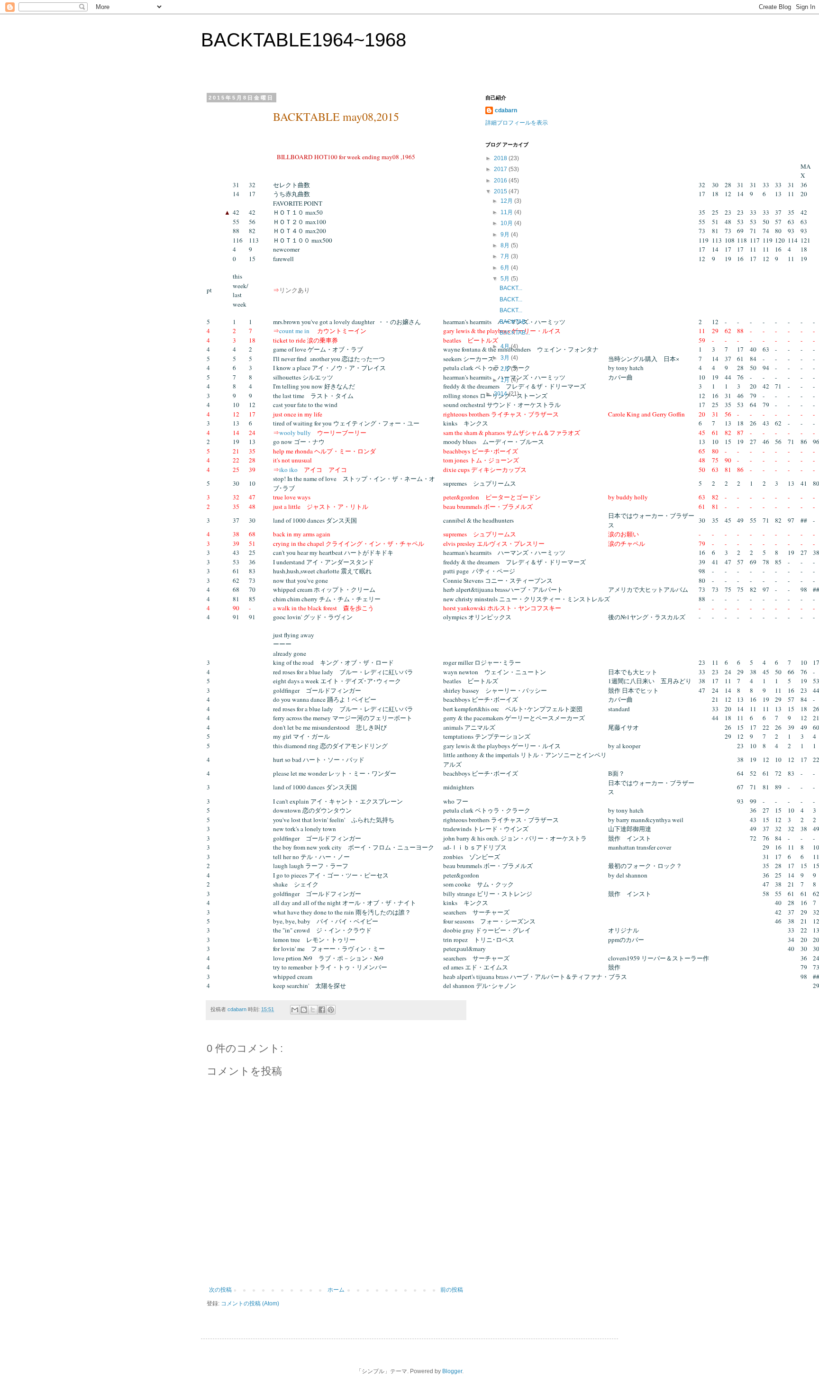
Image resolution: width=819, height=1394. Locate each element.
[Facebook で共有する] (322, 1009)
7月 (505, 256)
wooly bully (295, 432)
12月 (507, 201)
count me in (294, 330)
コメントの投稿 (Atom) (250, 1303)
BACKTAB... (515, 321)
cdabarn (506, 110)
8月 (505, 245)
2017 (501, 169)
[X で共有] (313, 1009)
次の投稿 (220, 1289)
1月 (505, 380)
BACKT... (511, 288)
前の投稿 (451, 1289)
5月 (505, 278)
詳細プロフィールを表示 (516, 122)
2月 (505, 368)
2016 (501, 180)
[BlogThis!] (304, 1009)
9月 (505, 234)
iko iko (288, 469)
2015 (501, 191)
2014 (501, 393)
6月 (505, 267)
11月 (507, 212)
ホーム (336, 1289)
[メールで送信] (295, 1009)
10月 (507, 223)
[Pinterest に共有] (331, 1009)
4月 (505, 346)
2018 (501, 158)
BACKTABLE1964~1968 (303, 39)
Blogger (452, 1371)
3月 (505, 357)
